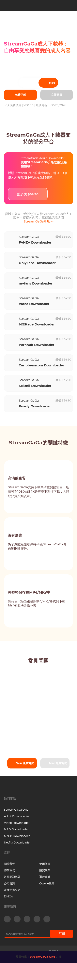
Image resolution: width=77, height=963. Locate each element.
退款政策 (44, 877)
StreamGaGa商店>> (39, 221)
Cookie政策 (46, 883)
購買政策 (44, 870)
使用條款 (44, 864)
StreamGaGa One (16, 809)
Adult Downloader (16, 816)
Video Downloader (17, 823)
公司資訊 (9, 883)
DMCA (8, 896)
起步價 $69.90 (27, 194)
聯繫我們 (9, 870)
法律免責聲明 (12, 890)
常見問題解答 (12, 877)
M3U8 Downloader (17, 836)
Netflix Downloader (17, 842)
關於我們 (9, 864)
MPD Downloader (16, 829)
